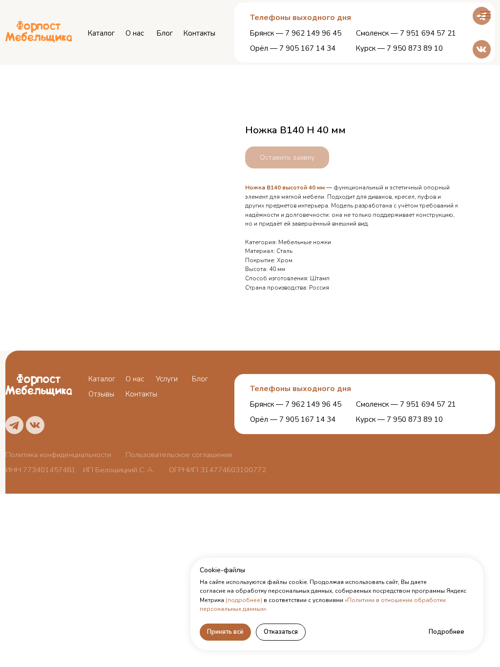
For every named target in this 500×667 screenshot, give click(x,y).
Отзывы (101, 394)
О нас (134, 33)
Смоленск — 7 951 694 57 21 (406, 33)
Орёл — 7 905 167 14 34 (292, 48)
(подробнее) (244, 600)
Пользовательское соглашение (178, 454)
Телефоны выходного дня (300, 388)
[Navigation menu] (485, 14)
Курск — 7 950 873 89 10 (399, 48)
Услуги (167, 379)
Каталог (101, 33)
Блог (165, 33)
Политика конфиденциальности (58, 454)
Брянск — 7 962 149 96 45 (295, 33)
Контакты (199, 33)
